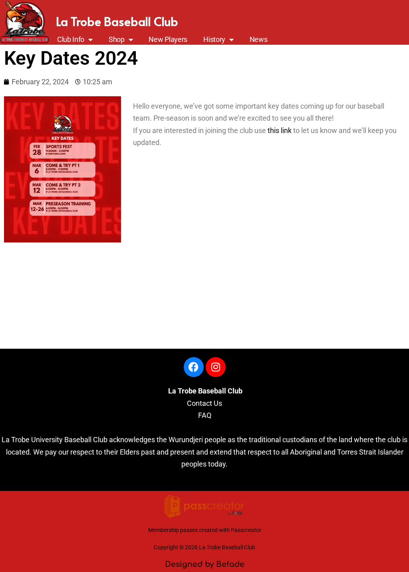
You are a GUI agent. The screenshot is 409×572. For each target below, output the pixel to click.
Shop (117, 40)
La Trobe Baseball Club (117, 21)
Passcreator (246, 530)
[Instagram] (216, 367)
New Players (168, 40)
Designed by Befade (204, 564)
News (259, 40)
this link (280, 130)
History (214, 40)
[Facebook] (194, 367)
